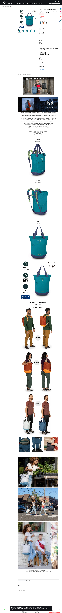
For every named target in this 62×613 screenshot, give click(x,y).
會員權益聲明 (37, 612)
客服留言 (36, 611)
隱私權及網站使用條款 (24, 612)
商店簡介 (23, 611)
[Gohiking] (7, 2)
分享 (40, 69)
